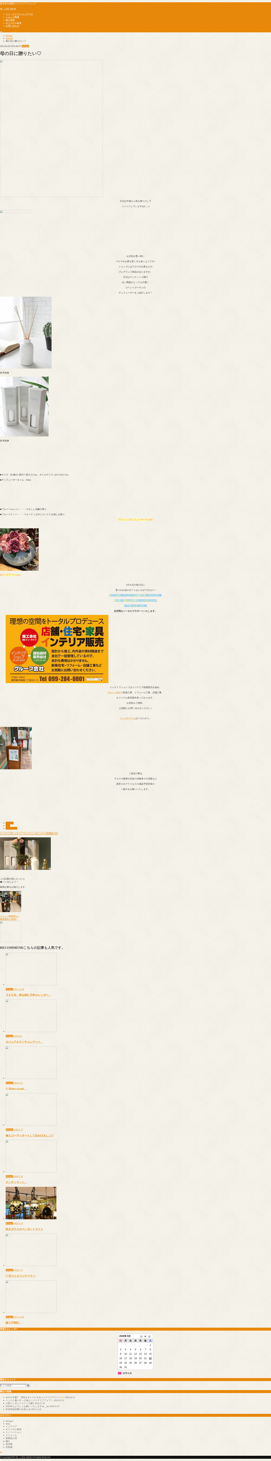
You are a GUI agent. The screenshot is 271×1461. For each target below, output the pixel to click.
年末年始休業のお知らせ (23, 1409)
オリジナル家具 (13, 23)
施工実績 (10, 20)
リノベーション (13, 1432)
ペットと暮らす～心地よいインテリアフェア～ (35, 1400)
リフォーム (11, 1435)
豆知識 (9, 1447)
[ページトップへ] (1, 1452)
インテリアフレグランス (24, 833)
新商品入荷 (11, 1438)
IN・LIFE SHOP (8, 9)
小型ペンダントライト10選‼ (25, 1403)
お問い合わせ (12, 26)
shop (8, 825)
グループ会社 (114, 692)
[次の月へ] (150, 1336)
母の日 (54, 833)
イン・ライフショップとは (19, 14)
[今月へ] (145, 1336)
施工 (8, 1441)
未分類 (9, 1444)
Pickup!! (9, 823)
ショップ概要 (12, 17)
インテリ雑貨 (43, 833)
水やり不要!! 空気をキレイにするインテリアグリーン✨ (40, 1397)
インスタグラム (128, 718)
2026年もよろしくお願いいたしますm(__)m (33, 1406)
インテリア (11, 828)
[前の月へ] (140, 1336)
